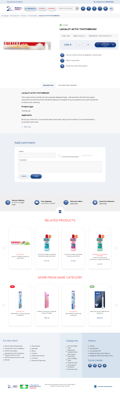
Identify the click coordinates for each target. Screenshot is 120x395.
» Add (36, 176)
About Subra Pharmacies (13, 346)
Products (31, 8)
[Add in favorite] (29, 229)
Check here (32, 388)
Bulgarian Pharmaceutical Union (101, 356)
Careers (34, 353)
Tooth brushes (32, 15)
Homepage (5, 15)
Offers (42, 8)
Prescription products (72, 366)
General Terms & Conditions (14, 348)
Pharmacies (36, 346)
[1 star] (83, 155)
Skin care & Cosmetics (71, 355)
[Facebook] (90, 365)
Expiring (51, 8)
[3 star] (86, 155)
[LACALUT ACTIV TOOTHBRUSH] (27, 45)
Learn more (74, 203)
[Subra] (14, 8)
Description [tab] (48, 85)
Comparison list (95, 351)
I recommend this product (70, 157)
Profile (92, 346)
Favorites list (94, 348)
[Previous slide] (4, 248)
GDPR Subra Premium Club (14, 357)
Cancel (24, 176)
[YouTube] (100, 365)
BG (111, 8)
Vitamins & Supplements (72, 351)
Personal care (14, 15)
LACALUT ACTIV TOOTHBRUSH (49, 15)
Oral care (23, 15)
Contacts (35, 358)
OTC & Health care (72, 347)
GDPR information (11, 351)
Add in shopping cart (105, 44)
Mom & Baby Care (72, 359)
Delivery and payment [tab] (67, 85)
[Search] (77, 8)
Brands (7, 360)
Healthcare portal (38, 356)
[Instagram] (95, 365)
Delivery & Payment (39, 360)
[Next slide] (116, 248)
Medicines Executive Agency (100, 353)
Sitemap (35, 348)
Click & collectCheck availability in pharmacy (84, 55)
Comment (22, 160)
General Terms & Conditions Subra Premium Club (14, 354)
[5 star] (90, 155)
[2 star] (84, 155)
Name (21, 151)
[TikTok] (104, 365)
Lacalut (81, 36)
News (34, 351)
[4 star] (88, 155)
